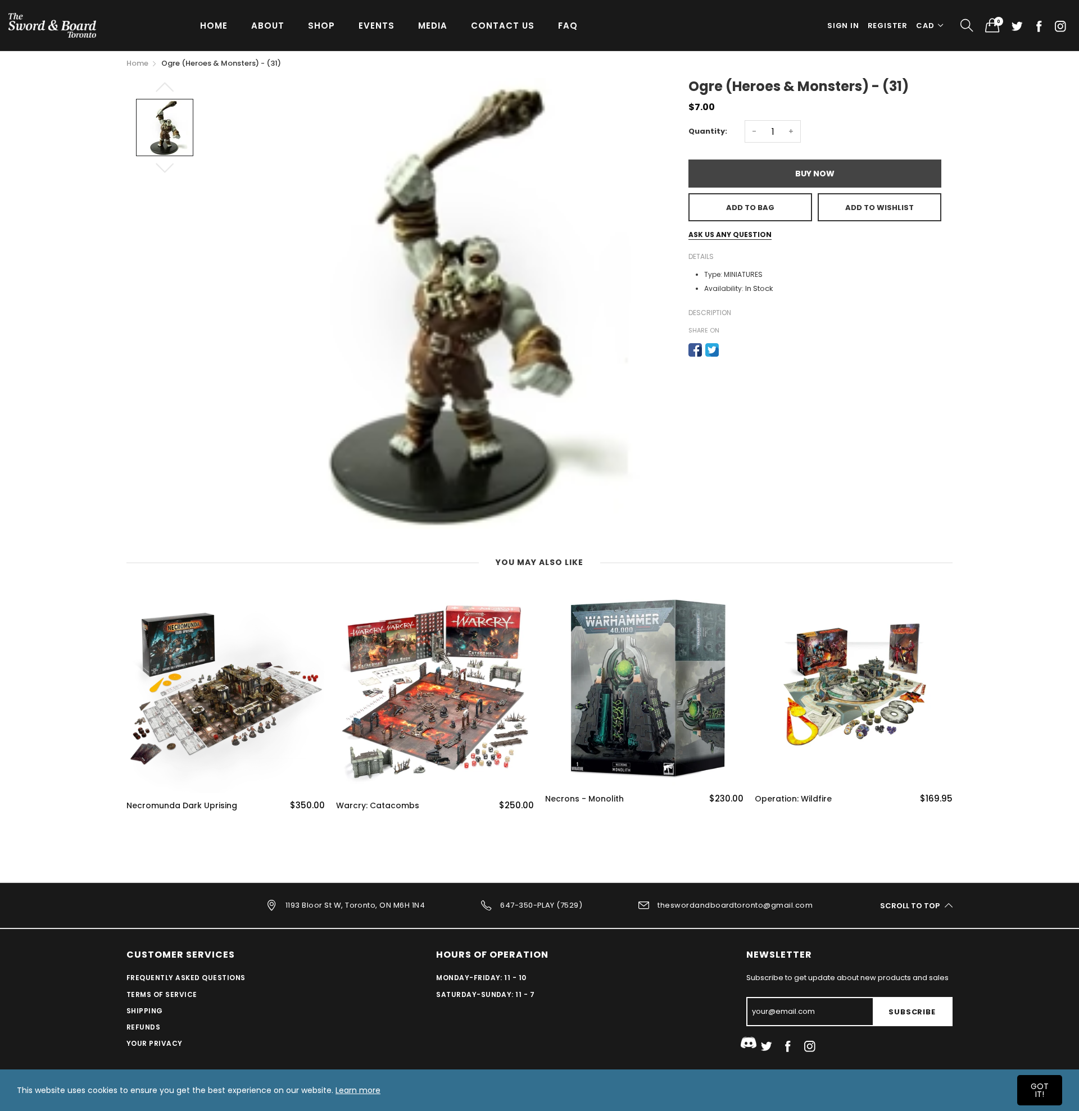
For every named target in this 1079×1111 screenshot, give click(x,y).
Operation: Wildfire (793, 799)
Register (888, 25)
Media (432, 25)
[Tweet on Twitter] (712, 350)
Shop (321, 25)
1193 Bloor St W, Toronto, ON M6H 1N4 (355, 905)
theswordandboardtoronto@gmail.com (735, 905)
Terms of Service (161, 994)
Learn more (358, 1090)
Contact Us (502, 25)
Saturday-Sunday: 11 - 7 (485, 994)
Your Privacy (154, 1043)
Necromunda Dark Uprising (181, 805)
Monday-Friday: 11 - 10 (481, 977)
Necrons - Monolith (584, 799)
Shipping (144, 1011)
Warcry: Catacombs (377, 805)
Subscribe (911, 1012)
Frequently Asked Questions (185, 977)
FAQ (568, 25)
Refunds (143, 1027)
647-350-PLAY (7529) (541, 905)
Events (377, 25)
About (267, 25)
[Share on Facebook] (695, 350)
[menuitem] (213, 25)
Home (214, 25)
